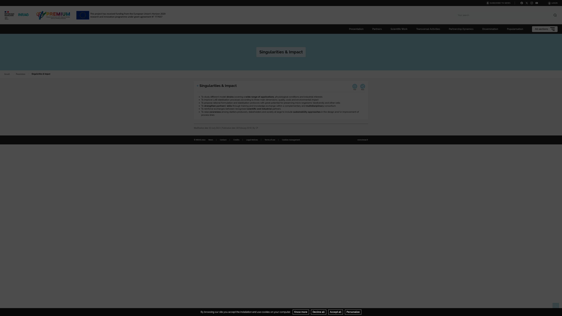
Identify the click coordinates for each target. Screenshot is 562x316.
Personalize (353, 312)
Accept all (335, 312)
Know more (300, 312)
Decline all (319, 312)
